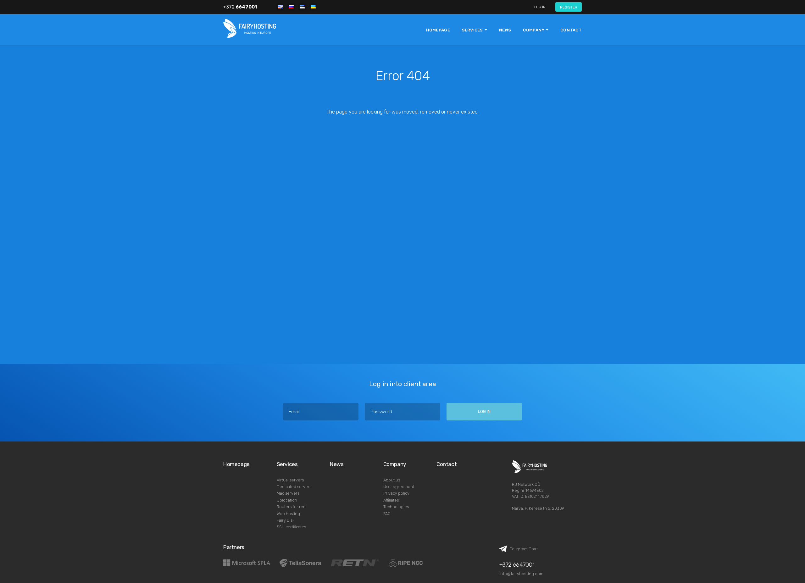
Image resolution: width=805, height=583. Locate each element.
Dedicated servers (294, 486)
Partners (233, 547)
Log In (540, 7)
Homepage (438, 29)
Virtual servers (290, 480)
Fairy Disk (285, 520)
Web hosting (288, 513)
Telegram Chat (524, 548)
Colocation (287, 500)
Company (394, 464)
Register (568, 7)
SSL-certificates (291, 527)
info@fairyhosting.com (521, 573)
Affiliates (391, 500)
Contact (571, 29)
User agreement (398, 486)
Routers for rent (292, 506)
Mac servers (288, 493)
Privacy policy (396, 493)
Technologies (396, 506)
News (505, 29)
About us (391, 480)
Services (287, 464)
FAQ (387, 513)
